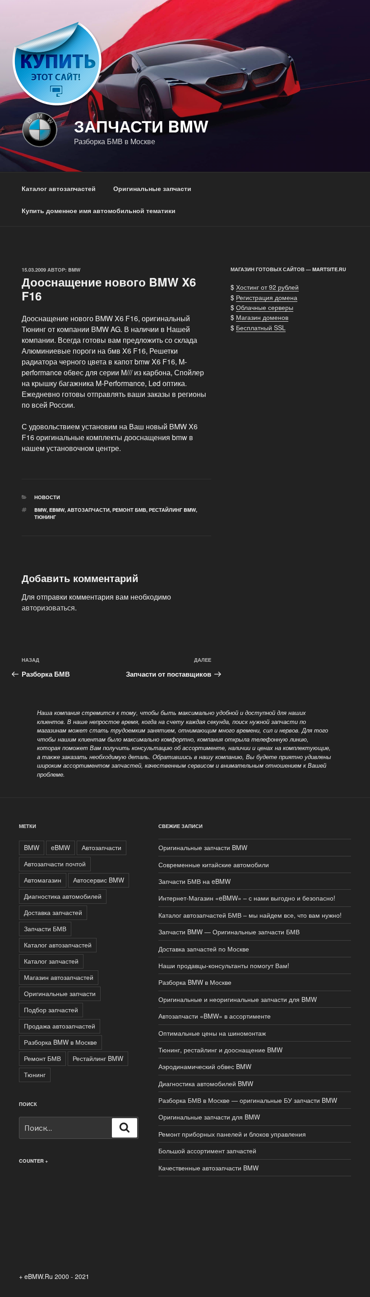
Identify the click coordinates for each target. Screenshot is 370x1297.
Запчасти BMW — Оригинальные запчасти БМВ (229, 931)
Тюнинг (45, 517)
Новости (47, 497)
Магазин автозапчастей (58, 977)
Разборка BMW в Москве (60, 1042)
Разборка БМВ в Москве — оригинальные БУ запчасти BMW (247, 1100)
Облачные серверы (264, 307)
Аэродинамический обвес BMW (204, 1066)
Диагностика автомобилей (63, 896)
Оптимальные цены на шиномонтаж (212, 1033)
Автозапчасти (88, 509)
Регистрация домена (266, 297)
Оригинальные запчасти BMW (202, 847)
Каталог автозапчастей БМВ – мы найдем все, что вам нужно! (250, 914)
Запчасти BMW (141, 125)
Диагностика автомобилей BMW (205, 1083)
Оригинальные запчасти (152, 188)
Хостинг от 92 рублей (267, 286)
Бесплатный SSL (261, 327)
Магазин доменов (262, 317)
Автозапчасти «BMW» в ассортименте (214, 1015)
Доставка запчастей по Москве (203, 948)
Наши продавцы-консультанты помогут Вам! (223, 965)
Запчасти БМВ (45, 928)
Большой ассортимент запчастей (207, 1150)
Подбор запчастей (51, 1009)
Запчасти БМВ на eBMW (194, 881)
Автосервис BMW (98, 879)
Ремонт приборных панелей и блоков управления (232, 1133)
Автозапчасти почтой (55, 863)
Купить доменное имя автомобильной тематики (99, 210)
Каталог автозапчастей (59, 188)
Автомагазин (42, 879)
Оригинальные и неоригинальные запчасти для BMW (237, 999)
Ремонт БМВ (129, 509)
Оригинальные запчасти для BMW (209, 1116)
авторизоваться (48, 607)
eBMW (57, 509)
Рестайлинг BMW (172, 509)
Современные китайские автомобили (213, 864)
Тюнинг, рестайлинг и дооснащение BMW (220, 1049)
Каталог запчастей (51, 960)
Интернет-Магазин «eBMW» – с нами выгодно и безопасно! (246, 897)
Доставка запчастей (53, 912)
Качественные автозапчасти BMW (208, 1167)
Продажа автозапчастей (59, 1025)
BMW (74, 269)
